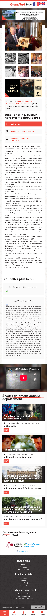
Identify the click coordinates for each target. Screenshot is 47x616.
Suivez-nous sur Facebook (23, 599)
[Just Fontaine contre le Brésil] (10, 57)
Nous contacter (23, 594)
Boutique (23, 585)
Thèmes (23, 581)
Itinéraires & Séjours (23, 583)
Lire (6, 430)
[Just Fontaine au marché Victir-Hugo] (23, 70)
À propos (23, 567)
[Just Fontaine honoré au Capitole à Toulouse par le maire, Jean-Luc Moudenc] (23, 39)
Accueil (20, 101)
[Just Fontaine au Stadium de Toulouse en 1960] (10, 70)
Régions (28, 101)
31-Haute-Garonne (24, 104)
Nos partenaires (23, 569)
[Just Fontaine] (37, 57)
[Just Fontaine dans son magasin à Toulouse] (23, 57)
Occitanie (10, 104)
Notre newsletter (23, 596)
